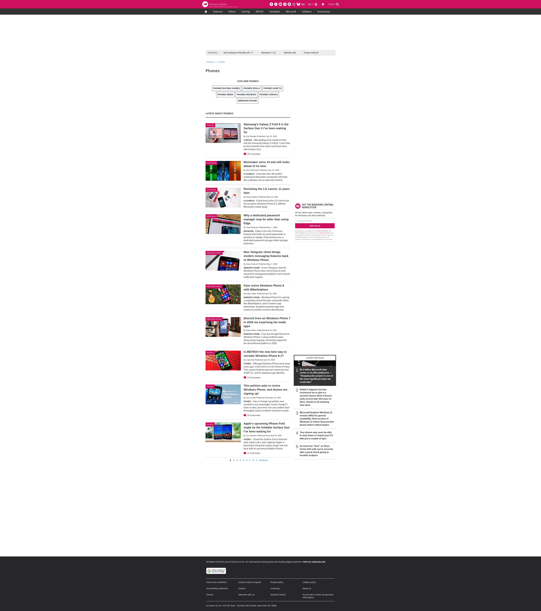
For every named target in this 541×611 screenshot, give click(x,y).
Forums (209, 594)
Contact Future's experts (249, 582)
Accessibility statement (217, 588)
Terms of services (322, 231)
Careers (242, 588)
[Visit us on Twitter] (276, 4)
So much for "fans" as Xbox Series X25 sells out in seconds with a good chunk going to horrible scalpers (316, 451)
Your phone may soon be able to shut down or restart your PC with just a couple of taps (316, 435)
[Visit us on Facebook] (271, 4)
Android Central (278, 594)
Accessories (323, 11)
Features (217, 11)
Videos (232, 11)
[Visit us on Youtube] (280, 4)
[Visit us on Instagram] (285, 4)
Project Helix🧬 (311, 52)
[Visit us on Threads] (294, 4)
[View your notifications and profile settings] (323, 4)
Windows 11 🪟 (268, 52)
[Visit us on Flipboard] (289, 4)
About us (307, 588)
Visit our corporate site (314, 561)
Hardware (275, 11)
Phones (221, 62)
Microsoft (291, 11)
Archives (263, 460)
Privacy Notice (325, 233)
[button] (333, 4)
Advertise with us (246, 594)
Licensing (274, 588)
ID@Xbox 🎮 (290, 52)
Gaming (245, 11)
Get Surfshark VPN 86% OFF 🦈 (238, 52)
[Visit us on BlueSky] (298, 4)
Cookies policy (309, 582)
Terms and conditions (216, 582)
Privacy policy (276, 582)
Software (306, 11)
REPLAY (260, 11)
